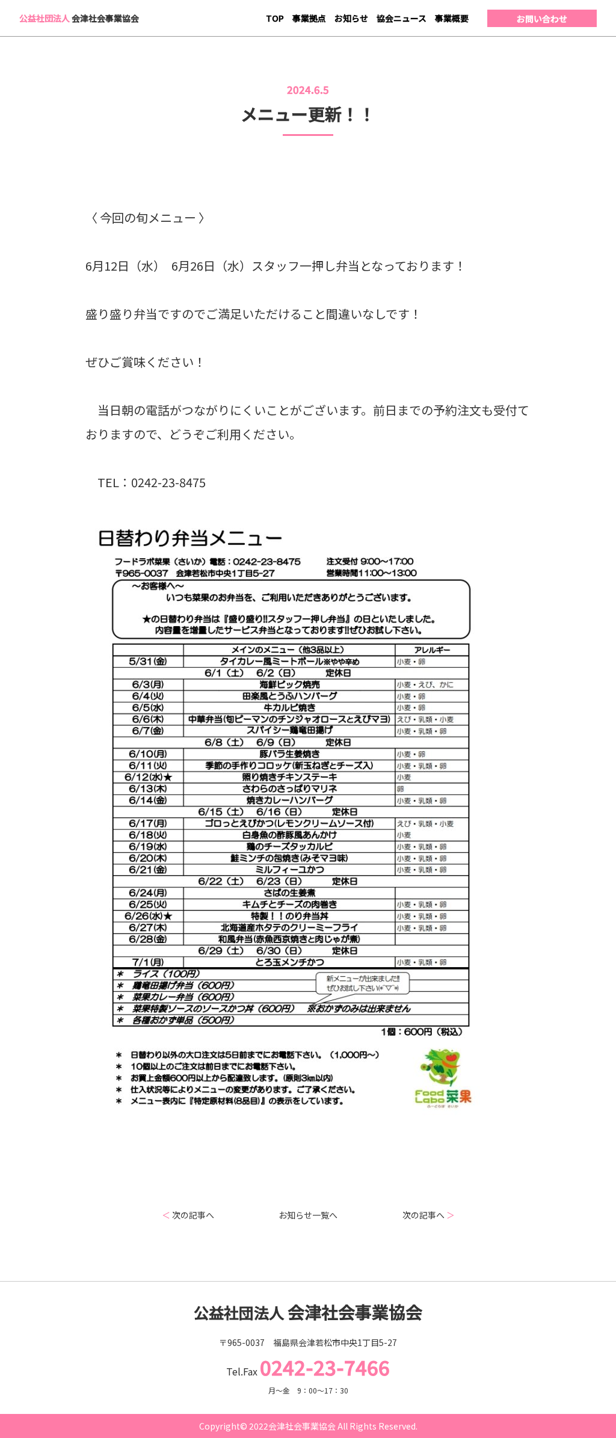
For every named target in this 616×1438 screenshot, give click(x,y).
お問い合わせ (542, 19)
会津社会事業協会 (79, 18)
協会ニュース (402, 18)
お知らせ (351, 18)
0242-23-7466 (325, 1367)
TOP (275, 18)
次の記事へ (188, 1215)
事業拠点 (309, 18)
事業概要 (452, 18)
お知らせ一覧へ (308, 1215)
